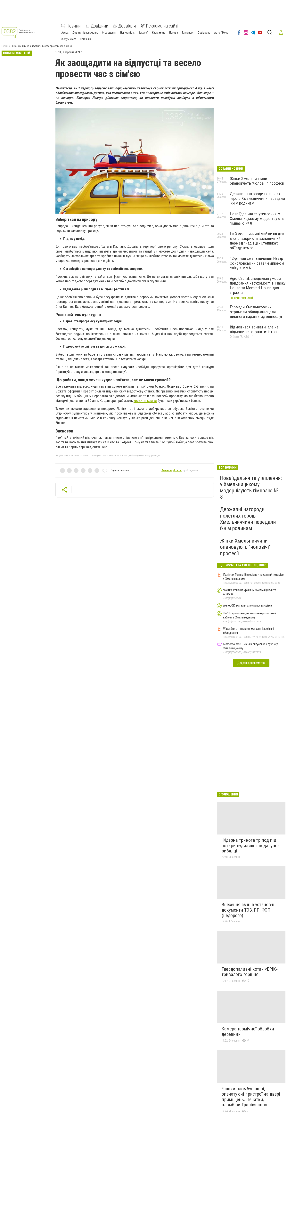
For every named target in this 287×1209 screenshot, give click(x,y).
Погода (173, 32)
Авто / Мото (221, 32)
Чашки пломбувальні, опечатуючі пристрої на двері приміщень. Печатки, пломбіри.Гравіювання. (251, 1097)
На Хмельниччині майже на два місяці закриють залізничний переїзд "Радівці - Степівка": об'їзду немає (257, 240)
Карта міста (158, 32)
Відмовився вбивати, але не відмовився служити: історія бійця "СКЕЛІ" (254, 332)
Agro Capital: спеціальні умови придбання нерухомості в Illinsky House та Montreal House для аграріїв (257, 285)
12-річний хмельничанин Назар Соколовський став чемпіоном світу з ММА (257, 263)
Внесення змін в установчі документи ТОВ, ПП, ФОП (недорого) (248, 910)
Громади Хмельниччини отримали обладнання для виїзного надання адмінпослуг (256, 312)
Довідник (99, 26)
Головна (6, 46)
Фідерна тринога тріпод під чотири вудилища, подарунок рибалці (251, 845)
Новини (74, 26)
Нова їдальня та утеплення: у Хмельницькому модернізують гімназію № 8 (257, 219)
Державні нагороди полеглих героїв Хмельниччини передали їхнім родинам (257, 198)
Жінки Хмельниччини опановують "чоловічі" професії (257, 181)
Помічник (85, 39)
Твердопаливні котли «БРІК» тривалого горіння (250, 971)
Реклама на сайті (162, 26)
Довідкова (204, 32)
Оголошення (109, 32)
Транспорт (188, 32)
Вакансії (143, 32)
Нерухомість (127, 32)
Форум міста (68, 39)
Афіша (65, 32)
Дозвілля (127, 26)
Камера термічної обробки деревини (248, 1031)
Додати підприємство (85, 32)
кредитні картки (145, 401)
